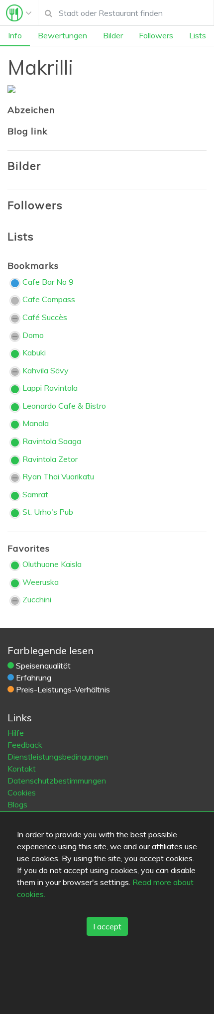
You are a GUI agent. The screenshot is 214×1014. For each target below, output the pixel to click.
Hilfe (15, 733)
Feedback (24, 745)
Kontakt (21, 769)
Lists (197, 35)
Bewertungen (62, 35)
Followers (156, 35)
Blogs (17, 804)
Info (15, 35)
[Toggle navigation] (19, 12)
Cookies (21, 792)
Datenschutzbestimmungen (56, 781)
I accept (107, 926)
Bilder (113, 35)
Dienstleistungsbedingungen (57, 757)
